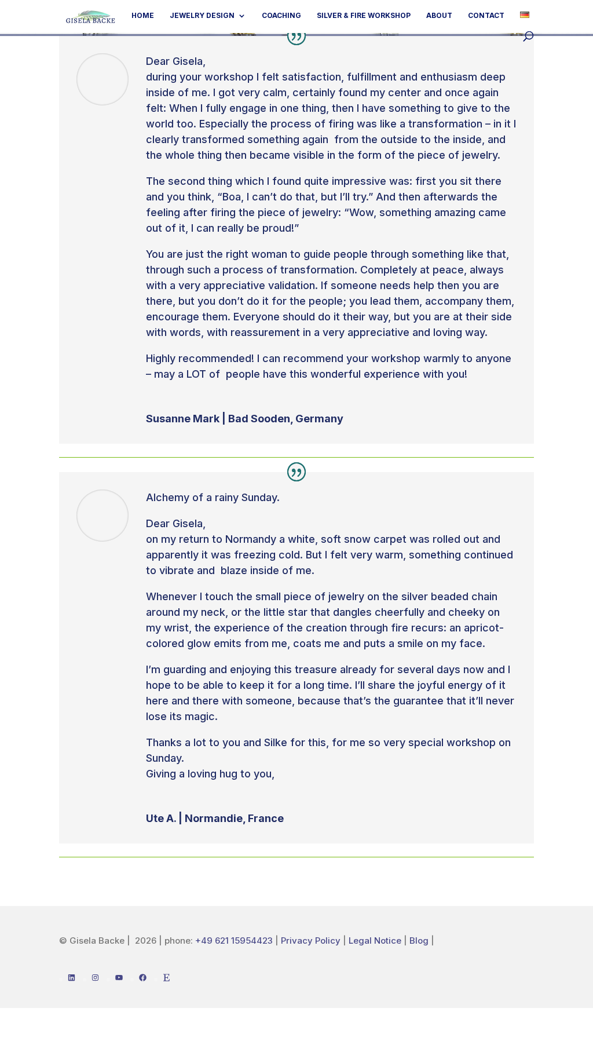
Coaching (281, 16)
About (439, 16)
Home (142, 16)
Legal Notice (375, 940)
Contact (486, 16)
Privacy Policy (311, 940)
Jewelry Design (202, 16)
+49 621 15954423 (234, 940)
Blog (420, 940)
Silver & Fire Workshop (364, 16)
